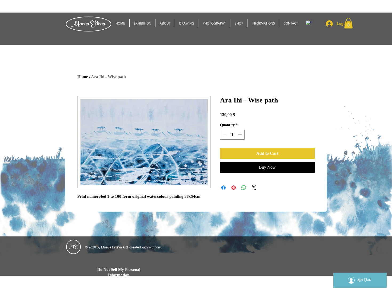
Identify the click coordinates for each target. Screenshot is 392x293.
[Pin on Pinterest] (233, 187)
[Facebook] (309, 24)
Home (82, 76)
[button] (348, 23)
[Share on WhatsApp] (244, 187)
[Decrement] (224, 134)
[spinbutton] (232, 134)
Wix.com (155, 247)
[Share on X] (254, 187)
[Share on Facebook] (223, 187)
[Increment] (240, 134)
